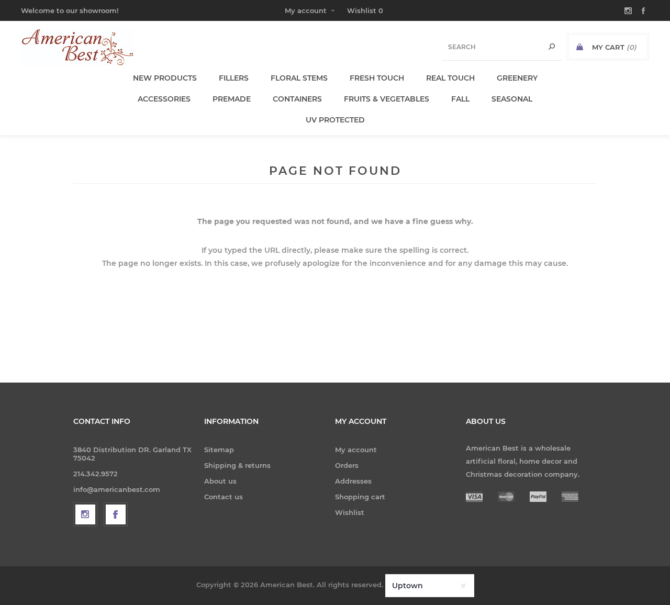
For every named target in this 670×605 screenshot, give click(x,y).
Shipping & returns (237, 465)
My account (306, 10)
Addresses (353, 481)
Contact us (223, 496)
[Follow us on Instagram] (85, 514)
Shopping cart (360, 496)
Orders (347, 465)
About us (220, 481)
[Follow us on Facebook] (116, 514)
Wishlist (349, 512)
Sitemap (219, 449)
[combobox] (502, 47)
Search (551, 47)
